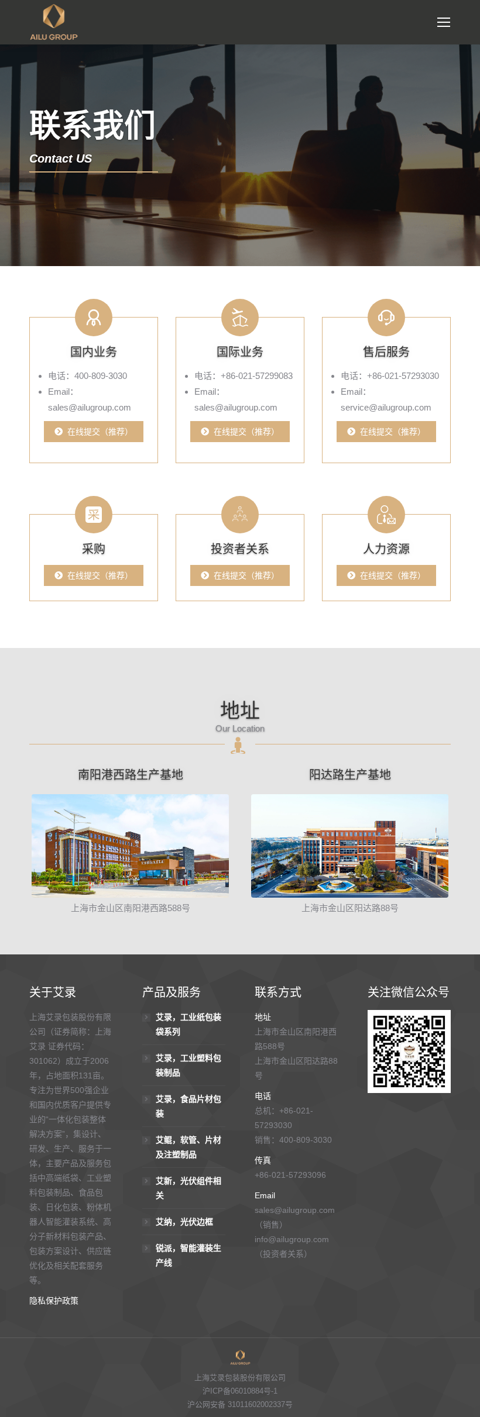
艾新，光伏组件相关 (188, 1188)
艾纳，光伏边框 (184, 1221)
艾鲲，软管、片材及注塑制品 (188, 1147)
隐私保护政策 (53, 1300)
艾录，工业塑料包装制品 (188, 1065)
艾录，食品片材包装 (188, 1106)
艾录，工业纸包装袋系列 (188, 1024)
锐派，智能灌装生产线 (188, 1255)
